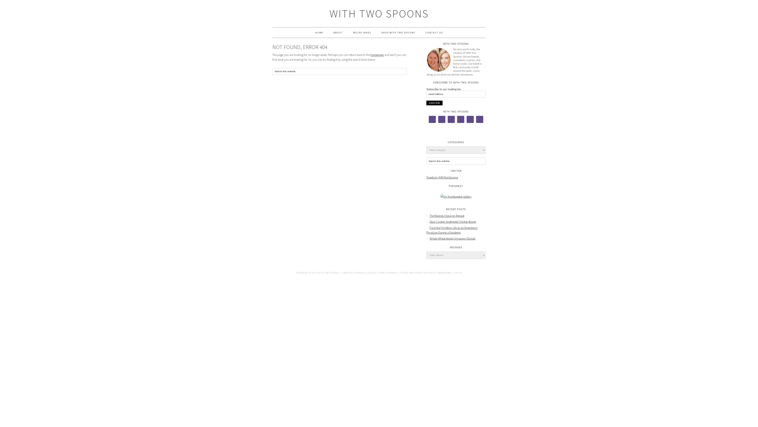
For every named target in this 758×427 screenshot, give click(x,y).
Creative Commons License (358, 272)
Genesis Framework (439, 272)
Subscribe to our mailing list (443, 89)
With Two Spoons (379, 13)
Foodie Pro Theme (411, 272)
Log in (458, 272)
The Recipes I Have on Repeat (447, 216)
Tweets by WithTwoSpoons (442, 177)
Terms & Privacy (387, 272)
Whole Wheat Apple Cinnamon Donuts (452, 238)
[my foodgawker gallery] (456, 196)
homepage (377, 55)
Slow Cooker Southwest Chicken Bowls (453, 222)
